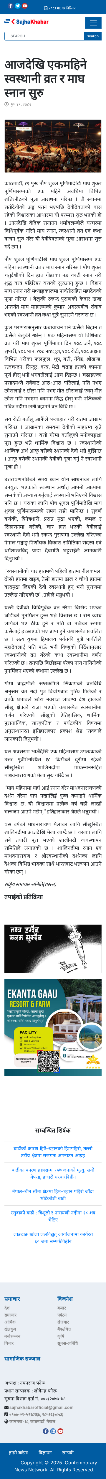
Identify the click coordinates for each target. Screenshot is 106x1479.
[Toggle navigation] (93, 23)
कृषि (60, 1336)
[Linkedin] (53, 1431)
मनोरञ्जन (12, 1336)
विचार (9, 1343)
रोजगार (63, 1321)
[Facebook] (11, 6)
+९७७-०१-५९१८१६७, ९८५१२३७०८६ (36, 1414)
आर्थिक (10, 1321)
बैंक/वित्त (64, 1328)
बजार (61, 1307)
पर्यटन (62, 1314)
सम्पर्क (68, 1453)
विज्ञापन (45, 1453)
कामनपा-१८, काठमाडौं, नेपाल (32, 1421)
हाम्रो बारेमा (18, 1453)
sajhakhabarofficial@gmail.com (41, 1407)
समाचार (10, 1314)
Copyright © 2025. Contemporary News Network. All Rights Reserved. (55, 1466)
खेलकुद (10, 1328)
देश (7, 1307)
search (93, 36)
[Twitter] (18, 6)
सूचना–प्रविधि (67, 1343)
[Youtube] (25, 6)
